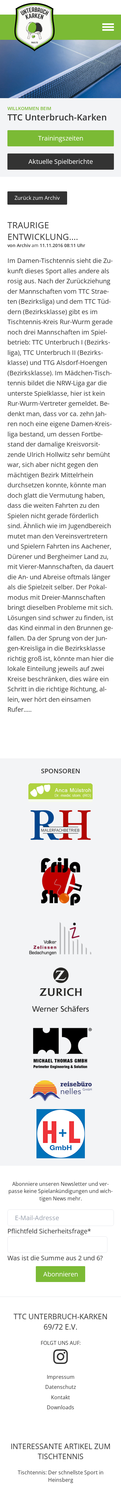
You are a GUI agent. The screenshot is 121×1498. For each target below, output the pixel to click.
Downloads (60, 1407)
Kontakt (60, 1397)
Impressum (61, 1376)
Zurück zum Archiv (37, 197)
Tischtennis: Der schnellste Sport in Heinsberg (61, 1476)
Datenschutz (60, 1386)
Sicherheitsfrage (49, 1230)
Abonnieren (60, 1273)
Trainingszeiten (60, 137)
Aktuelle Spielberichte (60, 161)
